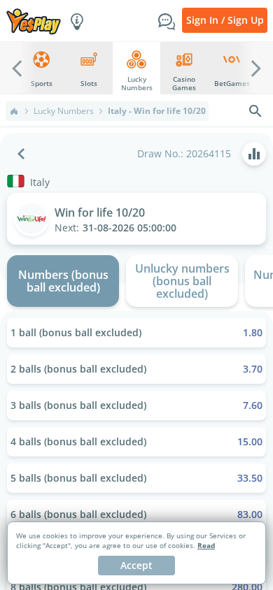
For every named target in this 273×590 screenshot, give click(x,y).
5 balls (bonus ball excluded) (136, 477)
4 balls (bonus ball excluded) (136, 441)
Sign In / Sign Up (225, 20)
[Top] (14, 111)
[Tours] (77, 20)
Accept (136, 565)
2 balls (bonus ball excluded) (136, 368)
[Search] (255, 111)
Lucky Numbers (64, 111)
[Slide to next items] (256, 68)
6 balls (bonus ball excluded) (136, 514)
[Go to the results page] (254, 154)
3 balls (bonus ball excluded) (136, 405)
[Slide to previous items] (17, 68)
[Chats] (167, 20)
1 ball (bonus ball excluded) (136, 332)
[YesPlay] (33, 20)
